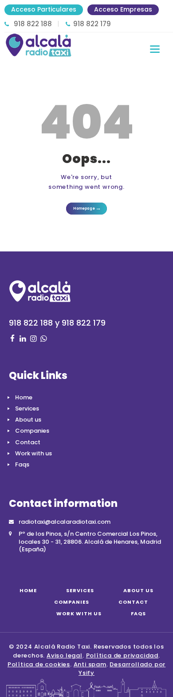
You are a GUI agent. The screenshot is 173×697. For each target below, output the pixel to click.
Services (27, 408)
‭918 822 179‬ (92, 23)
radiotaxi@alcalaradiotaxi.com (64, 522)
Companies (32, 430)
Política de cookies (39, 664)
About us (28, 419)
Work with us (33, 453)
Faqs (22, 464)
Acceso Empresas (123, 9)
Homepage (84, 208)
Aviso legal (65, 655)
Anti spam (90, 664)
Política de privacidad (122, 655)
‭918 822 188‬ (33, 23)
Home (23, 397)
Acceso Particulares (43, 9)
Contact (27, 442)
